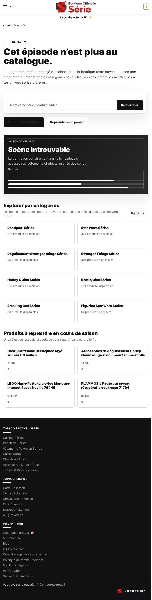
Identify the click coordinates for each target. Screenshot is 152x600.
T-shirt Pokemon (15, 493)
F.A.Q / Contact (13, 549)
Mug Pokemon (13, 515)
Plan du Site (11, 571)
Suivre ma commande (18, 576)
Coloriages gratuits (16, 533)
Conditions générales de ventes (25, 554)
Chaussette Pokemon (18, 499)
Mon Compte (12, 538)
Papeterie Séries (15, 443)
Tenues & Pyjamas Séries (21, 470)
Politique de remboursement (23, 560)
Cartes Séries (12, 454)
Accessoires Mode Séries (21, 465)
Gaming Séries (13, 438)
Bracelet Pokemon (16, 509)
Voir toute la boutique (24, 122)
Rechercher (130, 105)
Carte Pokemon (14, 488)
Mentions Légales (15, 565)
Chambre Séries (14, 459)
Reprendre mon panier (67, 122)
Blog (6, 543)
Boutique (137, 213)
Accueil (7, 25)
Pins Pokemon (13, 504)
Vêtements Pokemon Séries (22, 448)
